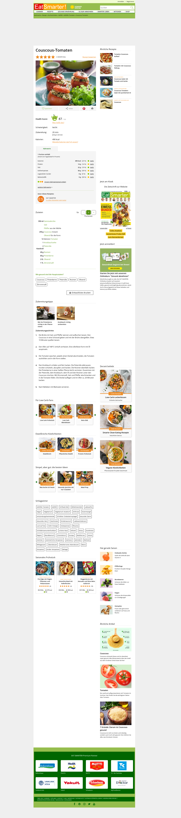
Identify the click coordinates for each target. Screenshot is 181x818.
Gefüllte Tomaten (43, 507)
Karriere (46, 798)
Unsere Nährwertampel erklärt (55, 182)
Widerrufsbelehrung (109, 798)
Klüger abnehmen (86, 12)
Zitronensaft (49, 263)
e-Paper (128, 228)
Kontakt (60, 798)
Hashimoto (54, 521)
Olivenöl (47, 235)
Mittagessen (41, 545)
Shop (128, 12)
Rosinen (47, 252)
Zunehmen (90, 531)
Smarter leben (103, 12)
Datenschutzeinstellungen (93, 798)
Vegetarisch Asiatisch (62, 512)
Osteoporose (65, 526)
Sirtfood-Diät (64, 507)
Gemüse (69, 540)
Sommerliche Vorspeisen (54, 540)
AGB (65, 798)
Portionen (88, 216)
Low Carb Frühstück (47, 420)
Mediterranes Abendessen (69, 545)
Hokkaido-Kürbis (121, 553)
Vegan (39, 512)
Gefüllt (54, 507)
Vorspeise (40, 549)
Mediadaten (59, 800)
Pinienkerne (48, 256)
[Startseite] (50, 7)
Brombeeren (119, 579)
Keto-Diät (84, 420)
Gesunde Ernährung (66, 12)
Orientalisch (61, 535)
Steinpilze (118, 606)
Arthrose (76, 512)
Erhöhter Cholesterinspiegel (67, 516)
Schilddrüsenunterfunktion (46, 531)
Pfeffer (46, 228)
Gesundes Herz (42, 521)
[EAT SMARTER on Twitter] (89, 804)
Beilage (65, 549)
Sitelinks (53, 798)
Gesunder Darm (85, 516)
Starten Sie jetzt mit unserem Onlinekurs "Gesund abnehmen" (114, 274)
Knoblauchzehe (50, 242)
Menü (84, 545)
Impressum (71, 798)
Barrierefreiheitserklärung (46, 800)
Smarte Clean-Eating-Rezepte (116, 432)
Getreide (78, 540)
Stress (81, 531)
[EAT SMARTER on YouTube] (94, 804)
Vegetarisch (48, 512)
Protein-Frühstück (84, 454)
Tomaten (54, 239)
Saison (90, 535)
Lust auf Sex (41, 526)
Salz (45, 225)
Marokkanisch (49, 535)
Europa (71, 535)
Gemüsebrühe (49, 221)
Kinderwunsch (66, 521)
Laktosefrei (88, 507)
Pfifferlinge (119, 566)
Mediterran (81, 535)
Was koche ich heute (47, 487)
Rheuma (75, 526)
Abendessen (52, 545)
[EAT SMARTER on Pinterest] (79, 804)
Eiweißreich (47, 454)
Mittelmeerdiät (76, 507)
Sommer (39, 12)
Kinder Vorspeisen (53, 549)
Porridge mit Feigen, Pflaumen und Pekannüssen (45, 581)
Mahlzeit (87, 540)
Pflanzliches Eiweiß (66, 454)
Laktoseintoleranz (80, 521)
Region (39, 535)
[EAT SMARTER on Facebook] (74, 804)
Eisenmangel (86, 512)
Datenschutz (80, 798)
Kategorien (68, 800)
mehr (92, 161)
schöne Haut (63, 531)
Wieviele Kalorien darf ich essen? (65, 142)
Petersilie (47, 246)
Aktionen (117, 12)
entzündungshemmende (45, 516)
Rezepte (50, 12)
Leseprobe (103, 228)
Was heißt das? (58, 122)
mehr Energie (53, 526)
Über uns (40, 798)
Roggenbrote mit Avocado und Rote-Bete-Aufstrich (86, 581)
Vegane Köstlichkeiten (116, 467)
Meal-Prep (84, 487)
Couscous (48, 232)
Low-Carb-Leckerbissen (115, 397)
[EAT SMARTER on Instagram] (84, 804)
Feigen (117, 593)
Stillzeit (73, 531)
